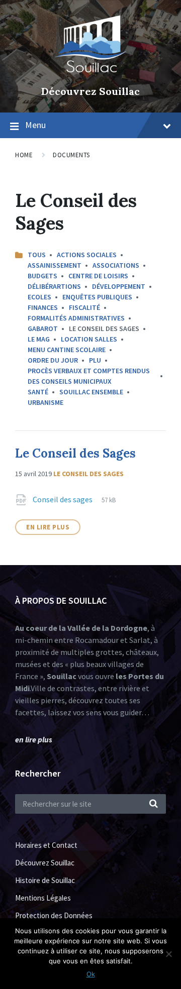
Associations (116, 265)
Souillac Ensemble (91, 391)
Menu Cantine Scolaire (67, 349)
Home (24, 155)
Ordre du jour (53, 360)
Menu (35, 125)
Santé (38, 391)
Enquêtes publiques (97, 296)
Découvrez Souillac (90, 91)
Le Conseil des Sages (75, 453)
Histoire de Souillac (45, 880)
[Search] (153, 804)
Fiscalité (84, 307)
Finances (43, 307)
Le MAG (39, 339)
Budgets (42, 275)
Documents (71, 155)
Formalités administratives (76, 317)
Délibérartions (54, 286)
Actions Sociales (87, 254)
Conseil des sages (63, 499)
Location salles (89, 339)
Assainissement (54, 265)
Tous (37, 254)
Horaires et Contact (46, 845)
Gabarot (43, 328)
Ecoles (39, 296)
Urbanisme (45, 402)
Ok (90, 974)
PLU (95, 360)
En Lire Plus (47, 527)
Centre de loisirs (98, 275)
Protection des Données (54, 915)
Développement (118, 286)
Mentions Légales (43, 898)
